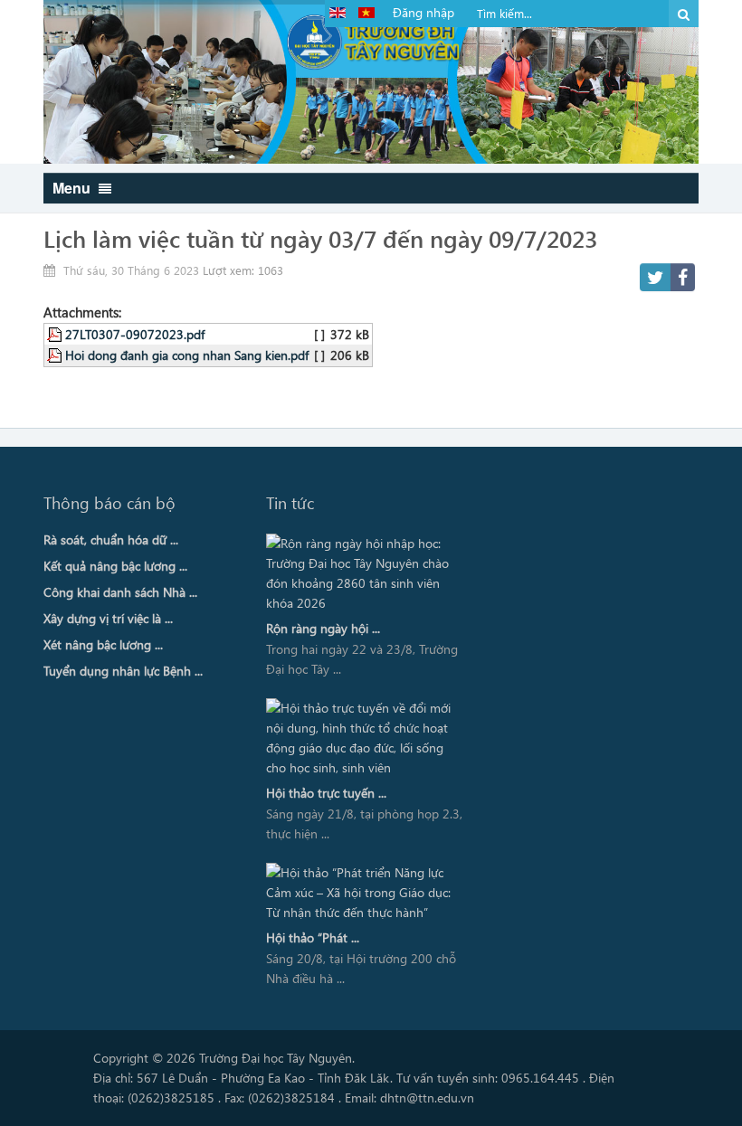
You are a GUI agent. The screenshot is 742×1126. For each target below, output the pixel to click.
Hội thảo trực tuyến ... (326, 792)
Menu (73, 187)
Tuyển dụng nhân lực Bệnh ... (123, 670)
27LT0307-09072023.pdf (135, 334)
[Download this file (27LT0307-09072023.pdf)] (56, 334)
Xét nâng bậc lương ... (103, 644)
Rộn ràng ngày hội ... (323, 628)
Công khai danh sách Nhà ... (120, 592)
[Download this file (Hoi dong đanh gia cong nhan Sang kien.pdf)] (56, 354)
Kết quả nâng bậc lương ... (115, 565)
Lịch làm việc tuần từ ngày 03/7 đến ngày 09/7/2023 (320, 237)
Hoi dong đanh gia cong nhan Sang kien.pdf (187, 354)
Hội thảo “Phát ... (312, 937)
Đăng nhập (423, 12)
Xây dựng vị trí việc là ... (108, 618)
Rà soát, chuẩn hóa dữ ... (110, 539)
